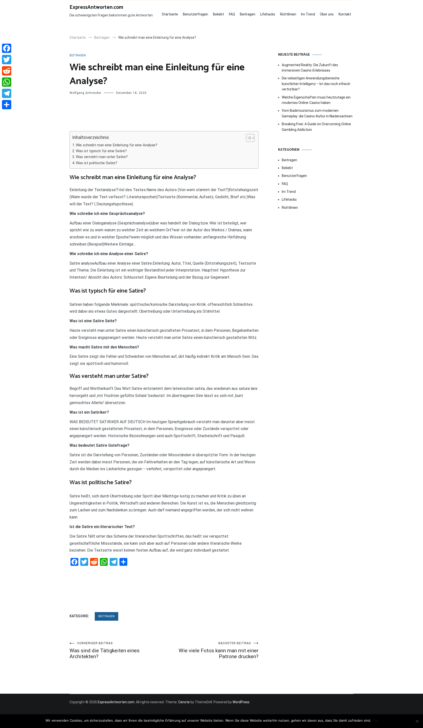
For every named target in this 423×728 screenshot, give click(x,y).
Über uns (327, 14)
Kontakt (345, 14)
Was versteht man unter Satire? (102, 157)
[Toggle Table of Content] (247, 138)
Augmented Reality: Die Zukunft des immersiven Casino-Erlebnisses (310, 67)
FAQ (232, 14)
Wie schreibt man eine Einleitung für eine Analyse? (116, 145)
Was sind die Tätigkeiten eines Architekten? (105, 650)
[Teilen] (6, 104)
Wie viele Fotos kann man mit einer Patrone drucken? (218, 650)
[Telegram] (6, 93)
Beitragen (247, 14)
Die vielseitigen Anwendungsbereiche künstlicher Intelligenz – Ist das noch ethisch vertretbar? (316, 83)
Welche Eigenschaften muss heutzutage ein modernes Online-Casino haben (316, 100)
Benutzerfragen (195, 14)
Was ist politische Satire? (96, 163)
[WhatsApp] (6, 82)
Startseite (170, 14)
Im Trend (308, 14)
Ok (376, 720)
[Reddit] (6, 70)
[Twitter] (6, 59)
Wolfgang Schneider (85, 93)
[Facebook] (6, 48)
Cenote (184, 702)
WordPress (241, 702)
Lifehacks (267, 14)
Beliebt (218, 14)
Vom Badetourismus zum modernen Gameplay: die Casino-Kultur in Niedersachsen (317, 113)
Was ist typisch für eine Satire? (101, 151)
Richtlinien (288, 14)
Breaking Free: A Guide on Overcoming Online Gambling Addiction (316, 126)
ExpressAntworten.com (96, 7)
